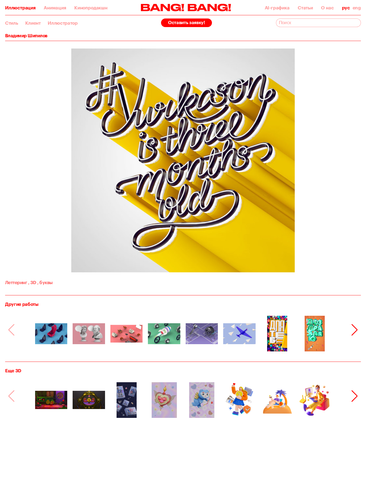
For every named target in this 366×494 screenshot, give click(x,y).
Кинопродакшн (90, 7)
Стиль (11, 22)
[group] (51, 333)
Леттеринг (16, 282)
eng (357, 7)
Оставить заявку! (186, 22)
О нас (327, 7)
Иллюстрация (20, 7)
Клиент (33, 22)
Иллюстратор (62, 22)
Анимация (55, 7)
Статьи (305, 7)
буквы (45, 282)
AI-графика (277, 7)
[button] (354, 330)
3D (32, 282)
